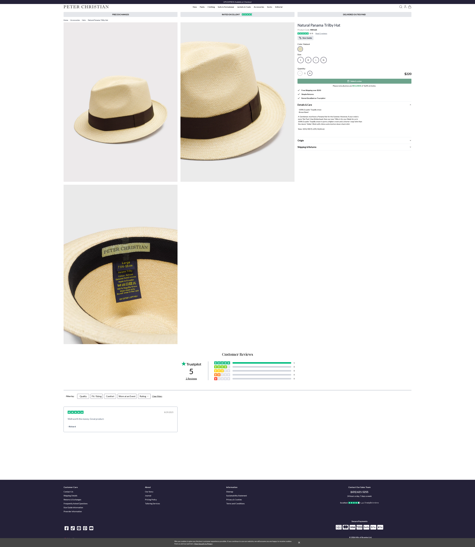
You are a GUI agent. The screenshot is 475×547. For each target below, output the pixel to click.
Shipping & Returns (306, 147)
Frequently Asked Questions (76, 503)
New (195, 7)
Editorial (278, 7)
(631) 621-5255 (359, 491)
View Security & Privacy (203, 544)
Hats (84, 20)
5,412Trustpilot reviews (369, 503)
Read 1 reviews (321, 33)
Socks (269, 7)
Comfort (110, 396)
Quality (83, 396)
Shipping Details (70, 495)
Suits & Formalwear (226, 7)
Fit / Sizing (97, 396)
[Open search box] (401, 7)
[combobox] (144, 396)
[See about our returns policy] (121, 14)
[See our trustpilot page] (237, 14)
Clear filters (157, 396)
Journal (148, 495)
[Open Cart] (409, 7)
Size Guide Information (73, 507)
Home (66, 20)
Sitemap (229, 491)
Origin (300, 140)
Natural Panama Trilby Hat (98, 20)
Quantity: (301, 68)
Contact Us (68, 491)
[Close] (299, 542)
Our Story (149, 491)
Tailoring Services (152, 503)
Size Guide (307, 38)
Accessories (259, 7)
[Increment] (309, 73)
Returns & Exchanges (72, 499)
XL (323, 60)
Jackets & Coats (244, 7)
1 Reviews (191, 378)
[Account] (405, 6)
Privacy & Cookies (234, 499)
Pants (202, 7)
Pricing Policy (151, 499)
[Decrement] (299, 73)
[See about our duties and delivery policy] (354, 14)
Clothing (211, 7)
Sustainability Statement (236, 495)
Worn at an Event (127, 396)
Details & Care (304, 104)
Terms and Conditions (235, 503)
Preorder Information (73, 511)
